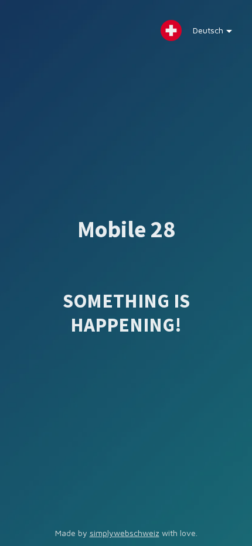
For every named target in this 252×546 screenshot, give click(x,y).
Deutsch (208, 30)
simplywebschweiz (124, 533)
